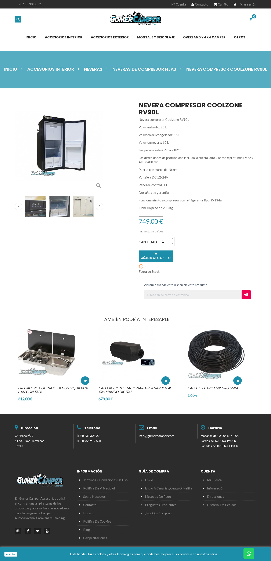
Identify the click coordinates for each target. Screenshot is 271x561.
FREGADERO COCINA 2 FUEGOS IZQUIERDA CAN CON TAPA (53, 390)
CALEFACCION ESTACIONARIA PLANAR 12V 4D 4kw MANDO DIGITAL (135, 390)
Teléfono (92, 428)
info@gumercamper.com (156, 436)
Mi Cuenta (178, 4)
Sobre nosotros (94, 496)
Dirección (29, 428)
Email (152, 428)
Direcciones (215, 496)
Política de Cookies (97, 521)
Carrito (223, 4)
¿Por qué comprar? (159, 513)
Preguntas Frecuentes (160, 505)
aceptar (11, 554)
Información (215, 488)
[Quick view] (85, 368)
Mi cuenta (214, 480)
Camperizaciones (95, 538)
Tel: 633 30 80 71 (29, 4)
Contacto (201, 4)
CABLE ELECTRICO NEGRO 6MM (212, 388)
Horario (215, 428)
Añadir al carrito (156, 258)
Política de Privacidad (99, 488)
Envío (149, 480)
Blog (86, 529)
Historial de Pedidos (221, 505)
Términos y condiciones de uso (105, 480)
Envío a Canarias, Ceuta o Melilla (168, 488)
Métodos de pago (158, 496)
